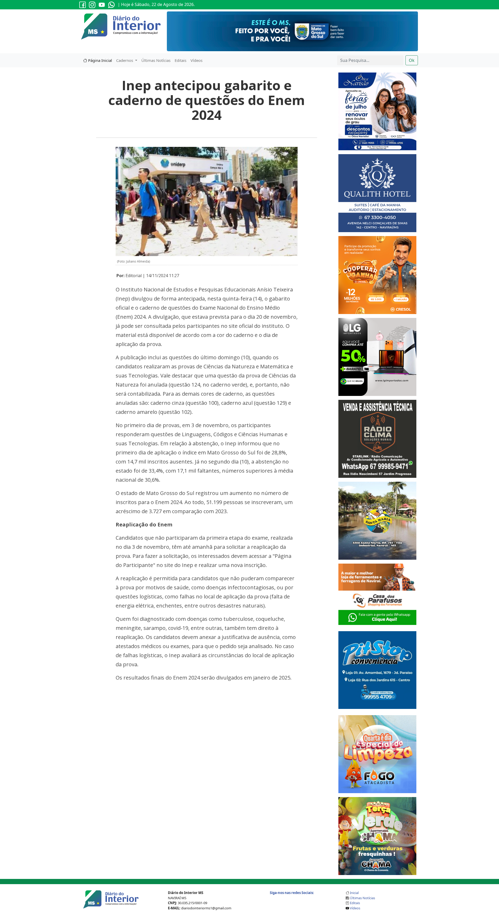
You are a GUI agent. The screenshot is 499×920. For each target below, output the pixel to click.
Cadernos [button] (125, 60)
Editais (180, 60)
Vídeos (196, 60)
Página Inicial (99, 60)
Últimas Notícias (155, 60)
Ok (412, 60)
